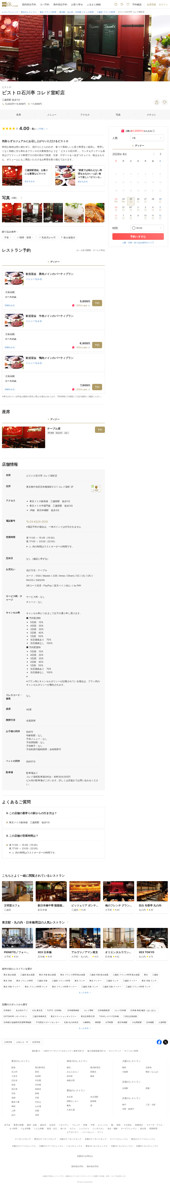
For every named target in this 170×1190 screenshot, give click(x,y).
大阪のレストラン (131, 1061)
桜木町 (70, 1076)
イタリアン (64, 1125)
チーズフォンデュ (129, 1128)
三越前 (155, 974)
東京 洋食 (7, 980)
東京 (146, 974)
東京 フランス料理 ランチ (36, 986)
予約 (97, 303)
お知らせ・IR (22, 1042)
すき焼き (128, 1125)
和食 (85, 1125)
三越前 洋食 (42, 980)
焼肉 (119, 1125)
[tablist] (53, 263)
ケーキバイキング (23, 1139)
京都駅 (125, 1088)
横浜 (69, 1067)
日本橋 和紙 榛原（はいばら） (143, 1010)
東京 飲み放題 (9, 974)
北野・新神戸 (128, 1109)
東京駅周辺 (40, 1067)
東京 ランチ (80, 980)
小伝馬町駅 (137, 1022)
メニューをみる (34, 279)
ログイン (163, 4)
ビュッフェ (103, 1125)
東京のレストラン (20, 1061)
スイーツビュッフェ (119, 1139)
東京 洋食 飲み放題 (47, 974)
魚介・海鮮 (113, 1128)
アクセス (85, 114)
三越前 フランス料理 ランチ (138, 986)
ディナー (139, 145)
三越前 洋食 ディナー (111, 986)
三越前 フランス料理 (61, 980)
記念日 (52, 1125)
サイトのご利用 (131, 1051)
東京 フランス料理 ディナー (64, 986)
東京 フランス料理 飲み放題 (72, 974)
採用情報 (36, 1042)
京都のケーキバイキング (96, 1139)
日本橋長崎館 (73, 1010)
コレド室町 (88, 1010)
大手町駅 (109, 1022)
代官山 (38, 1102)
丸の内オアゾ (22, 1010)
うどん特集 (39, 1128)
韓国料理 (153, 1128)
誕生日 (43, 1125)
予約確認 (136, 4)
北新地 (149, 1067)
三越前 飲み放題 (27, 974)
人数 (115, 138)
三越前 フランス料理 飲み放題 (126, 974)
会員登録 (151, 4)
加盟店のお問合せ (85, 1156)
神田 (13, 1106)
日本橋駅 (150, 1022)
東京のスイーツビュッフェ (143, 1139)
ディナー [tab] (55, 261)
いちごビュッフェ (74, 1146)
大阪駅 (125, 1072)
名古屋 (70, 1097)
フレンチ (76, 1125)
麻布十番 (15, 1102)
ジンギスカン (98, 1128)
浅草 (37, 1115)
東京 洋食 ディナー (11, 986)
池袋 (13, 1097)
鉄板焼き (139, 1125)
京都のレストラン (131, 1081)
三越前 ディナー (130, 980)
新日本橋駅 (123, 1022)
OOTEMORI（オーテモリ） (15, 1016)
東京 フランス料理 (24, 980)
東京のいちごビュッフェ (97, 1146)
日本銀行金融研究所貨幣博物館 (17, 1022)
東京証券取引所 (88, 1016)
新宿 (37, 1072)
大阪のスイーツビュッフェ (24, 1146)
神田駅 (98, 1022)
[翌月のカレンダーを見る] (160, 154)
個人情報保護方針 (95, 1051)
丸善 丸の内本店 (71, 1022)
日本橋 (38, 1084)
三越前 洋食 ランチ (89, 986)
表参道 (38, 1089)
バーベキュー (88, 1132)
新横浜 (93, 1072)
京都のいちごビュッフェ (147, 1146)
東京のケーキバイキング (45, 1139)
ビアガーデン (73, 1132)
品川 (13, 1115)
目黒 (37, 1110)
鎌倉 (92, 1076)
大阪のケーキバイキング (70, 1139)
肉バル (63, 1128)
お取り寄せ (77, 4)
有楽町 (38, 1076)
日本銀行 (7, 1010)
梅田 (124, 1067)
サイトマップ (115, 1051)
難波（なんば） (153, 1072)
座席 (18, 114)
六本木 (14, 1076)
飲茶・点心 (52, 1128)
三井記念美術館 (130, 1016)
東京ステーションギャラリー (64, 1016)
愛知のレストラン (76, 1090)
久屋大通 (71, 1110)
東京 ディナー (95, 980)
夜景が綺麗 (19, 1125)
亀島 (69, 1105)
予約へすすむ (138, 236)
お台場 (38, 1106)
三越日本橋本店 (39, 1016)
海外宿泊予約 (60, 4)
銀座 (13, 1067)
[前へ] (6, 48)
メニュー (51, 114)
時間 (115, 228)
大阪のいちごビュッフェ (122, 1146)
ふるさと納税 (94, 4)
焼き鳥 (143, 1128)
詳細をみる (10, 305)
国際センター (73, 1101)
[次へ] (164, 48)
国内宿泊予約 (29, 4)
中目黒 (38, 1080)
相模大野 (71, 1080)
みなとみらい (73, 1072)
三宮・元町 (151, 1104)
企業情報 (8, 1042)
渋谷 (13, 1093)
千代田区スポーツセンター (48, 1022)
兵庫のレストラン (131, 1098)
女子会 (7, 1125)
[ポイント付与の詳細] (153, 131)
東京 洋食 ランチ (149, 980)
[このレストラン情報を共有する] (156, 102)
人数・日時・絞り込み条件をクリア (138, 242)
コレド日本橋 (120, 1010)
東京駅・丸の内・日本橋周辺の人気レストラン (33, 922)
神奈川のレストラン (77, 1061)
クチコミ (151, 114)
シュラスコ (84, 1128)
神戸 (124, 1104)
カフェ (73, 1128)
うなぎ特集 (26, 1128)
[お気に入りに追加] (164, 102)
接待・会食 (32, 1125)
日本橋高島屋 (104, 1010)
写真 (118, 114)
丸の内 (14, 1072)
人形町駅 (162, 1022)
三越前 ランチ (112, 980)
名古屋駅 (94, 1097)
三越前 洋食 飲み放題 (98, 974)
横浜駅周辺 (95, 1067)
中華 (93, 1125)
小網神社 (87, 1022)
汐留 (37, 1097)
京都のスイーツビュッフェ (51, 1146)
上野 (13, 1110)
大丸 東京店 (37, 1010)
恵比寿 (14, 1089)
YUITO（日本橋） (55, 1010)
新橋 (37, 1093)
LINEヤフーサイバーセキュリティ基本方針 (62, 1051)
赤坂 (13, 1084)
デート (100, 1132)
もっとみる (84, 992)
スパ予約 (44, 4)
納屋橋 (93, 1101)
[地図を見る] (96, 488)
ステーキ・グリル (154, 1125)
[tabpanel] (53, 333)
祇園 (148, 1088)
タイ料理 (13, 1128)
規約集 (35, 1051)
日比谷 (14, 1080)
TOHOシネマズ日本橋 (109, 1016)
